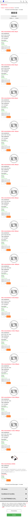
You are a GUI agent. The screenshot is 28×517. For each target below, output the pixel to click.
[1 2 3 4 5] (3, 117)
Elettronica (4, 4)
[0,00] (26, 1)
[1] (3, 317)
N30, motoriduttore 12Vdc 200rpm (10, 364)
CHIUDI (26, 503)
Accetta (14, 515)
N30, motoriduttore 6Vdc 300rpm (10, 198)
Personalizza (14, 510)
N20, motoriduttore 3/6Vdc (8, 464)
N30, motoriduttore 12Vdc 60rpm (10, 297)
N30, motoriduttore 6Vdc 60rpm (9, 98)
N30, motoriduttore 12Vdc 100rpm (10, 331)
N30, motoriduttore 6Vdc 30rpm (9, 31)
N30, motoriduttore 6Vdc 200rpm (10, 164)
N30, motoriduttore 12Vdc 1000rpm (10, 430)
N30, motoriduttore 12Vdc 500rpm (10, 397)
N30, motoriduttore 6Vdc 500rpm (10, 231)
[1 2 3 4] (3, 51)
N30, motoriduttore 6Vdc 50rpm (9, 65)
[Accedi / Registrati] (24, 1)
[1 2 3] (3, 250)
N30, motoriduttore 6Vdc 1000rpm (10, 264)
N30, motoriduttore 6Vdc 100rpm (10, 131)
